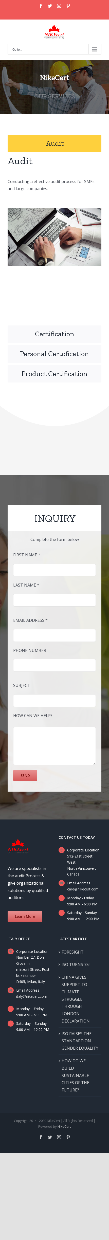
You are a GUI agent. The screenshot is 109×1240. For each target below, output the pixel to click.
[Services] (54, 87)
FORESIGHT (73, 952)
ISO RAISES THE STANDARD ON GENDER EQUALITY (80, 1041)
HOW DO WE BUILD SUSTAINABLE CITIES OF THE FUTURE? (75, 1075)
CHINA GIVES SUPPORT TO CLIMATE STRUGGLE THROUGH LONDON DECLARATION (76, 999)
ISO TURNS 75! (75, 964)
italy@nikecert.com (31, 996)
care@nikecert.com (83, 889)
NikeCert (64, 1126)
